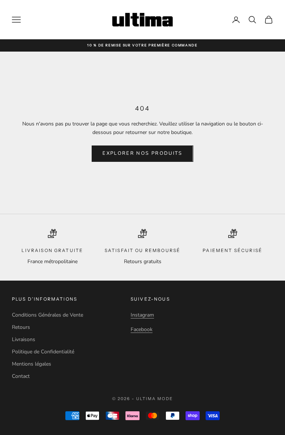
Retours (21, 327)
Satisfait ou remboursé (143, 250)
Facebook (142, 329)
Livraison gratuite (52, 250)
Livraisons (23, 339)
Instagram (142, 314)
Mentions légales (31, 363)
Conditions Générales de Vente (47, 314)
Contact (21, 376)
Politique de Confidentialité (43, 351)
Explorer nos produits (142, 153)
